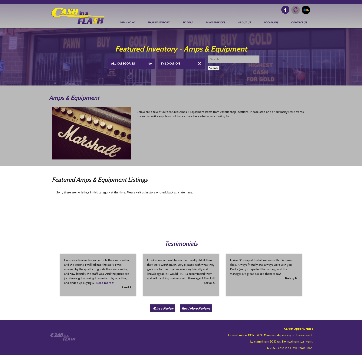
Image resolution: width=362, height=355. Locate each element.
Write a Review (162, 308)
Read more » (105, 283)
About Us (244, 22)
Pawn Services (215, 22)
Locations (271, 22)
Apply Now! (126, 22)
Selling (187, 22)
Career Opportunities (298, 328)
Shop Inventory (158, 22)
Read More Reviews (196, 308)
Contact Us (299, 22)
